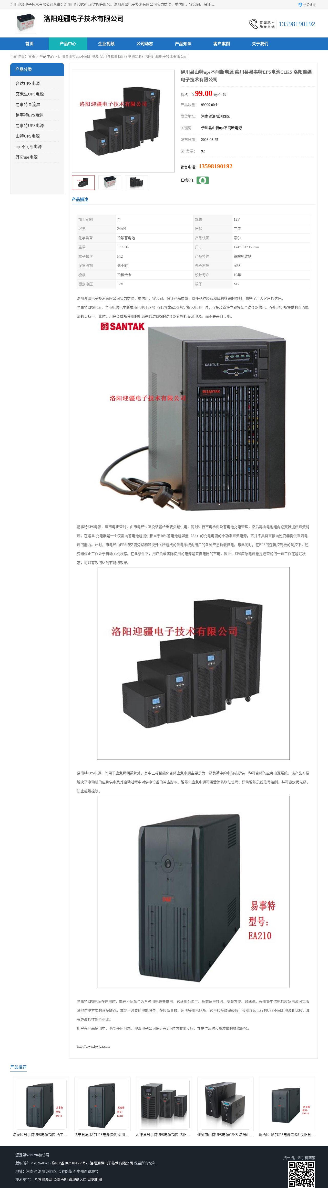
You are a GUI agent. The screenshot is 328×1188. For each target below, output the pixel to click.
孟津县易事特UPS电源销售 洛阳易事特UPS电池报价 (141, 1135)
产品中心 (68, 44)
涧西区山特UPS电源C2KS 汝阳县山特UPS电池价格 (263, 1135)
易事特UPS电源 (30, 125)
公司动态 (145, 44)
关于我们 (260, 44)
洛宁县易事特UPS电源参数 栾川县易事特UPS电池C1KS (82, 1135)
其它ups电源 (27, 157)
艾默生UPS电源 (30, 94)
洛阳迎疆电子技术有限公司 (111, 1163)
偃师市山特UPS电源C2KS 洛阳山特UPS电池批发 (200, 1135)
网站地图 (95, 1180)
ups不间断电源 (29, 146)
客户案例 (221, 44)
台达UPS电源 (28, 83)
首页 (29, 44)
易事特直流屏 (28, 104)
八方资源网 (43, 1180)
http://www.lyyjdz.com (93, 1046)
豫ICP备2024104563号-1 (70, 1163)
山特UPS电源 (28, 136)
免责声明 (60, 1180)
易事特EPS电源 (29, 115)
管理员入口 (78, 1180)
